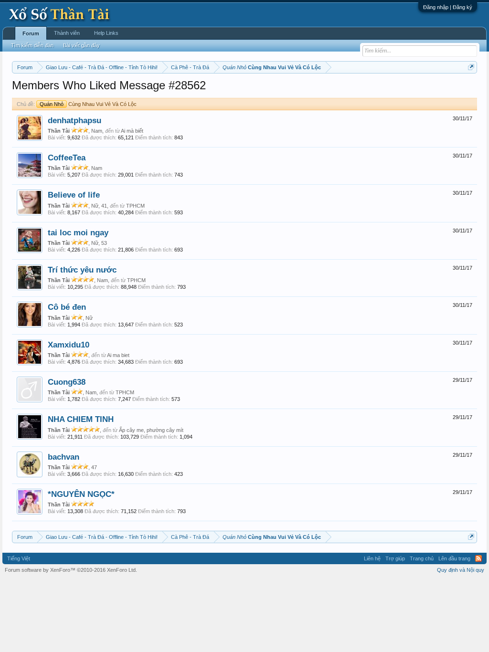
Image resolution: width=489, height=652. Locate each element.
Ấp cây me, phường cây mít (151, 430)
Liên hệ (372, 558)
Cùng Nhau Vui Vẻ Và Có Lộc (88, 104)
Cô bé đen (67, 307)
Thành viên (67, 33)
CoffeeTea (66, 157)
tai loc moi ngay (78, 232)
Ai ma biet (118, 355)
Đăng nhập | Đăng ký (447, 7)
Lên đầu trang (454, 558)
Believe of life (74, 195)
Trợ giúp (395, 558)
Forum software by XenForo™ (71, 570)
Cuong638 (66, 382)
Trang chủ (422, 558)
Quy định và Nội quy (460, 570)
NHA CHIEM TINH (81, 419)
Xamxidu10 (68, 344)
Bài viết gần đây (81, 45)
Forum (30, 33)
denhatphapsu (74, 120)
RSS (478, 558)
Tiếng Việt (18, 558)
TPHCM (135, 206)
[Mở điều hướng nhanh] (471, 67)
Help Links (106, 33)
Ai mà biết (132, 131)
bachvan (63, 457)
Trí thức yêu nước (82, 269)
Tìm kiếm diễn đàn (32, 45)
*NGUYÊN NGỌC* (81, 494)
